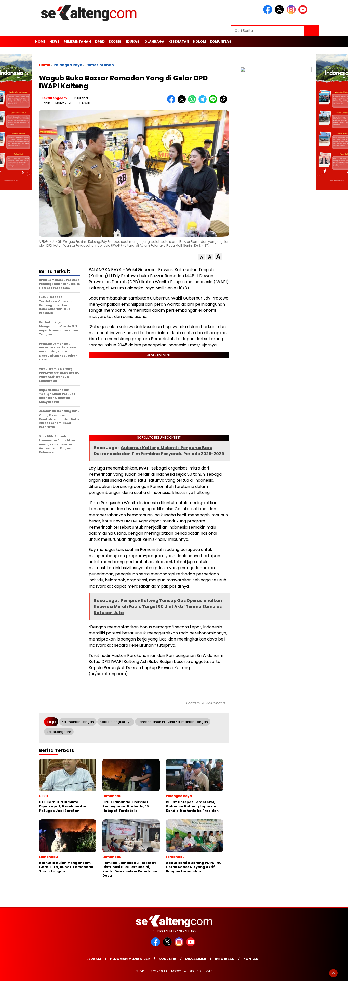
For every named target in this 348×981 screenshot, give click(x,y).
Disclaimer (195, 958)
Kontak (250, 958)
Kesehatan (178, 41)
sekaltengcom (54, 98)
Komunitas (220, 41)
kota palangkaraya (116, 721)
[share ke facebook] (172, 102)
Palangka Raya (67, 64)
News (54, 41)
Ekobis (115, 41)
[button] (201, 257)
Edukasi (132, 41)
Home (40, 41)
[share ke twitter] (183, 102)
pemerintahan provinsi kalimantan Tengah (173, 721)
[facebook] (268, 13)
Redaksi (93, 958)
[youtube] (303, 13)
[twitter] (280, 13)
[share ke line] (214, 102)
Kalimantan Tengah (78, 721)
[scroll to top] (333, 973)
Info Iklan (224, 958)
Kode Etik (167, 958)
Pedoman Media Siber (130, 958)
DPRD (100, 41)
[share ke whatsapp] (193, 102)
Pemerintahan (77, 41)
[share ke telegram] (203, 102)
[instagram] (292, 13)
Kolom (199, 41)
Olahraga (154, 41)
